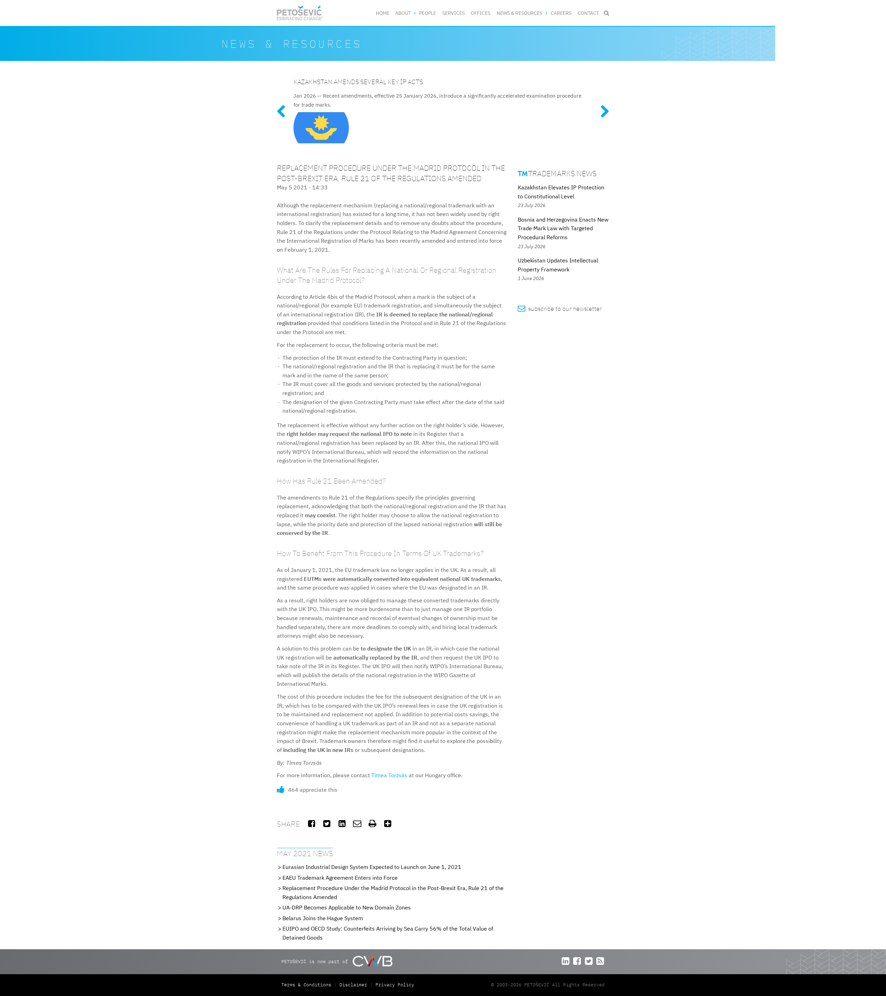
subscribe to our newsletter (560, 309)
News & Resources (519, 13)
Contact (588, 13)
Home (382, 13)
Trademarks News (557, 173)
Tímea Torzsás (389, 775)
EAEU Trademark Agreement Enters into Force (340, 877)
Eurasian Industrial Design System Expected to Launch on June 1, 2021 (371, 866)
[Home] (300, 13)
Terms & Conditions (307, 985)
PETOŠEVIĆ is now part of (316, 961)
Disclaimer (353, 985)
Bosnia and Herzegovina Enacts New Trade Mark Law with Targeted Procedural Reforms (563, 228)
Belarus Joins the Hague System (322, 918)
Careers (561, 13)
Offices (480, 13)
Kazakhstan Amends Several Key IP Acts (358, 81)
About (403, 13)
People (427, 13)
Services (453, 13)
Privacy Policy (395, 985)
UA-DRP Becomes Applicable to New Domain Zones (346, 907)
